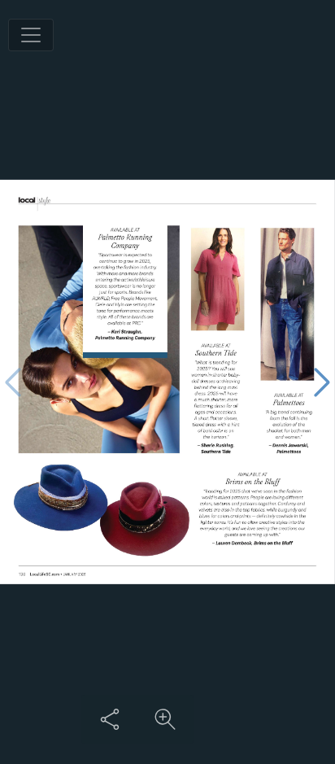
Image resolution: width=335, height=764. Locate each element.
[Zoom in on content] (165, 719)
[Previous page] (13, 382)
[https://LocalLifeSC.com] (44, 575)
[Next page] (322, 382)
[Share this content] (109, 719)
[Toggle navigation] (31, 35)
